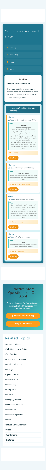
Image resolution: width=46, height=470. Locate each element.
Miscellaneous (12, 379)
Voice (8, 419)
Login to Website (24, 323)
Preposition (11, 409)
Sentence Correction (14, 404)
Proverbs (10, 394)
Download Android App (23, 315)
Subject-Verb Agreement (16, 425)
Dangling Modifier (13, 399)
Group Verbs (11, 389)
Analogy (9, 369)
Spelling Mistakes (13, 374)
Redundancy (11, 384)
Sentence (10, 440)
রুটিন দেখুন (14, 158)
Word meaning (12, 435)
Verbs (8, 430)
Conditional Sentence (15, 364)
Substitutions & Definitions (17, 349)
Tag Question (12, 354)
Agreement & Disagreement (18, 359)
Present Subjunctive (14, 414)
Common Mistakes (14, 344)
